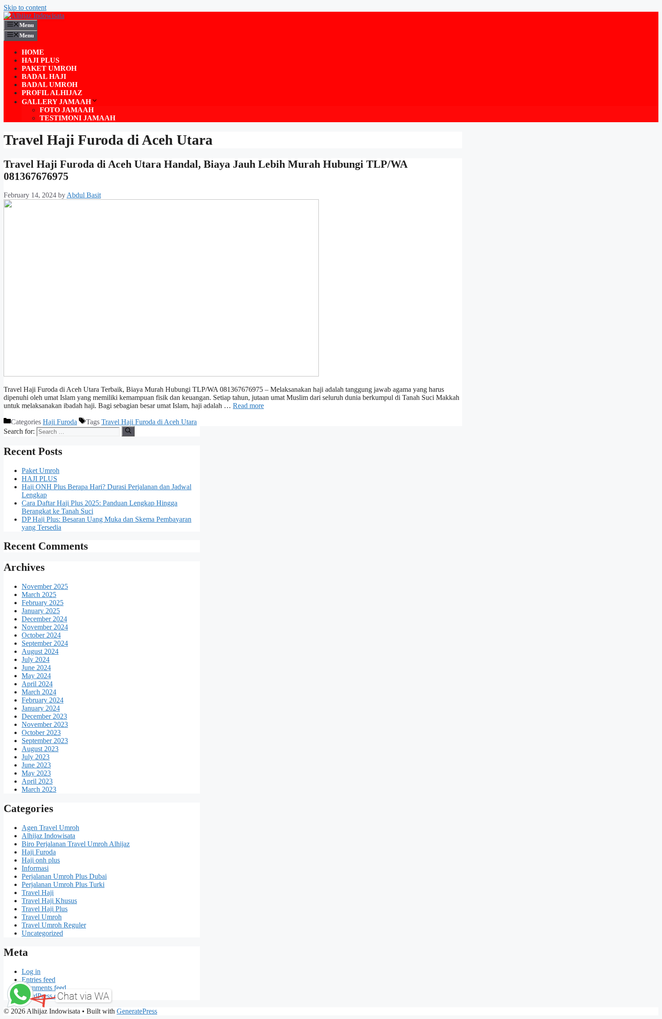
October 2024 (41, 635)
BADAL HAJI (44, 76)
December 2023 (44, 716)
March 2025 (39, 594)
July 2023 (36, 757)
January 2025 (41, 611)
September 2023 (45, 740)
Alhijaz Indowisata (48, 836)
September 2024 (45, 643)
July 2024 (36, 659)
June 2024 (36, 667)
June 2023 (36, 765)
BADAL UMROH (49, 84)
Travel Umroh (42, 917)
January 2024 (41, 708)
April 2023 (37, 781)
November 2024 (45, 627)
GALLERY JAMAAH (56, 102)
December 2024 (44, 619)
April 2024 (37, 684)
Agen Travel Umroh (50, 827)
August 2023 (40, 749)
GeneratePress (137, 1011)
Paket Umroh (40, 470)
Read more (248, 405)
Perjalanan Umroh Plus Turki (63, 884)
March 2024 (39, 692)
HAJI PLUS (40, 60)
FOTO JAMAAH (67, 110)
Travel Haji (38, 892)
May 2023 (36, 773)
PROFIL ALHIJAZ (52, 92)
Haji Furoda (60, 422)
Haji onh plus (41, 860)
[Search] (128, 431)
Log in (31, 971)
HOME (33, 52)
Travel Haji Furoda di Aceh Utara (149, 422)
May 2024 (36, 675)
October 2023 (41, 732)
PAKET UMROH (49, 68)
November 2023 (45, 724)
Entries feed (38, 979)
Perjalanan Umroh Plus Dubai (64, 876)
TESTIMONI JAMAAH (77, 118)
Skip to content (25, 7)
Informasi (35, 868)
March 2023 (39, 789)
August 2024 (40, 651)
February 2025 (42, 602)
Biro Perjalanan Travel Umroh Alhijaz (76, 844)
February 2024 (42, 700)
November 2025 (45, 586)
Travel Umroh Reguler (54, 925)
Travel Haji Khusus (49, 900)
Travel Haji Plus (45, 909)
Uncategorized (42, 933)
